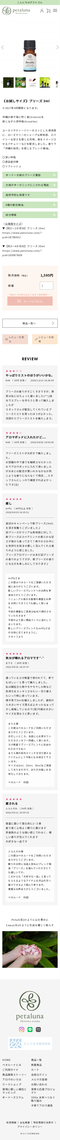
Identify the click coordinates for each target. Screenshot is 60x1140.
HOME (6, 1060)
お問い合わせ (39, 1084)
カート (35, 1069)
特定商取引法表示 (43, 1122)
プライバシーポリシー (30, 1126)
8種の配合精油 (14, 205)
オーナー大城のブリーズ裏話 (23, 175)
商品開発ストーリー (14, 1074)
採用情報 (11, 1122)
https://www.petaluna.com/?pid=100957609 (22, 253)
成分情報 (11, 214)
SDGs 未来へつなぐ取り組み (43, 1099)
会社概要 (25, 1122)
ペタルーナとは (11, 1065)
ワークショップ (11, 1084)
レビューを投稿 (46, 339)
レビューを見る (16, 339)
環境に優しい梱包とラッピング (14, 1091)
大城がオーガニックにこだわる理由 (27, 185)
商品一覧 (36, 1060)
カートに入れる (33, 301)
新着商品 (36, 1065)
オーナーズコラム (13, 1097)
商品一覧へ (29, 323)
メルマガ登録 (39, 1079)
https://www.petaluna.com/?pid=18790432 (22, 235)
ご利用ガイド (10, 1069)
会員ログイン (39, 1074)
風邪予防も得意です (18, 195)
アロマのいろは (11, 1079)
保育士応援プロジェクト (43, 1091)
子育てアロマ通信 (42, 1105)
